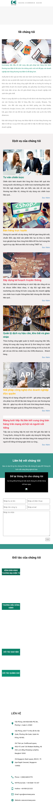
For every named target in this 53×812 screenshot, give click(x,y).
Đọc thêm (46, 198)
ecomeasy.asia (6, 809)
